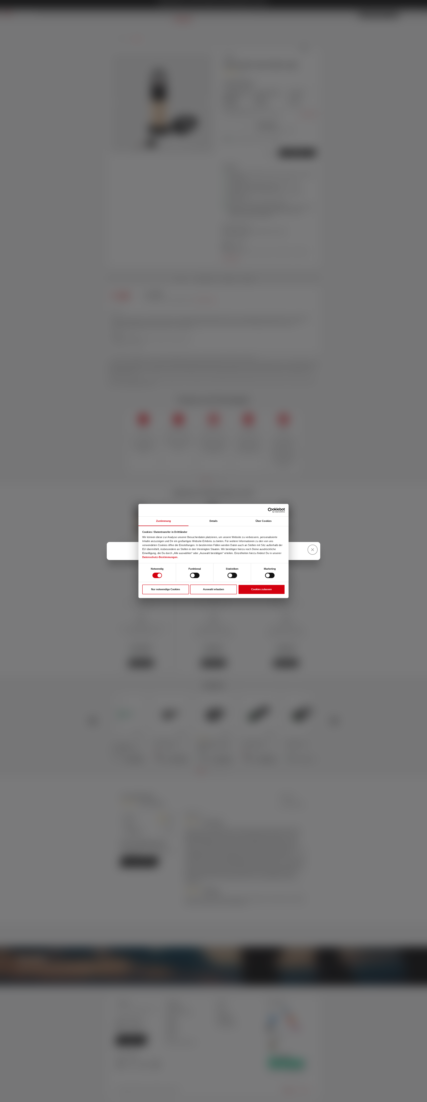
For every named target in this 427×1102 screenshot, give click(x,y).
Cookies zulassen (261, 589)
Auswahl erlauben (213, 589)
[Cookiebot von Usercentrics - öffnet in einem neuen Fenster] (270, 510)
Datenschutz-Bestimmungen (159, 557)
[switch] (194, 575)
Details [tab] (213, 520)
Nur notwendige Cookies (165, 589)
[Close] (313, 550)
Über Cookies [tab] (264, 520)
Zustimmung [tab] (163, 520)
